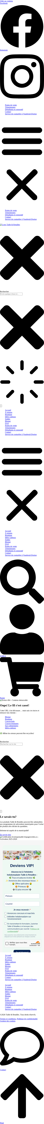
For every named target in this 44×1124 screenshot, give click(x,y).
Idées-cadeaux (10, 728)
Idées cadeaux (10, 417)
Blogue (8, 421)
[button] (22, 162)
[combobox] (11, 744)
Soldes (7, 419)
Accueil (8, 410)
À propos (8, 412)
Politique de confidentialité (27, 1019)
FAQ (7, 423)
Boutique (8, 415)
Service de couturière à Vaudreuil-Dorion (21, 114)
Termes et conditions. (8, 1019)
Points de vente (11, 105)
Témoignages (10, 107)
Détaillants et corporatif (14, 109)
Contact (8, 112)
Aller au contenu (6, 1)
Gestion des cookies (7, 1021)
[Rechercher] (1, 811)
